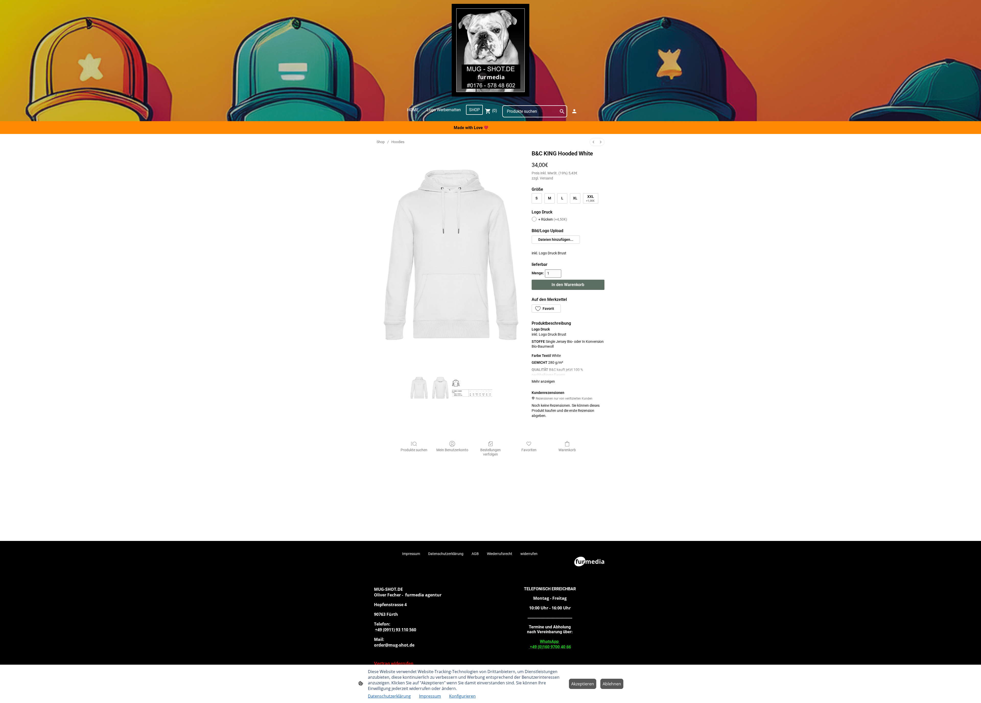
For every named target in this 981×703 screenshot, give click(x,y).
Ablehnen (612, 684)
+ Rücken (552, 219)
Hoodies (397, 142)
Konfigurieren (462, 696)
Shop (381, 142)
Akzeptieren (582, 684)
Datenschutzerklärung (389, 696)
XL (575, 198)
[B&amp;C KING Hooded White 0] (419, 389)
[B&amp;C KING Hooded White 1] (440, 389)
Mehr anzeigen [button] (543, 381)
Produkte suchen (414, 450)
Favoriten (528, 450)
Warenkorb (567, 450)
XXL (590, 199)
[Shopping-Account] (574, 111)
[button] (556, 239)
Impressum (430, 696)
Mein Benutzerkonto (452, 450)
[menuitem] (593, 142)
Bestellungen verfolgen (490, 452)
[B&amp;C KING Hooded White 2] (472, 389)
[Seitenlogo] (490, 50)
